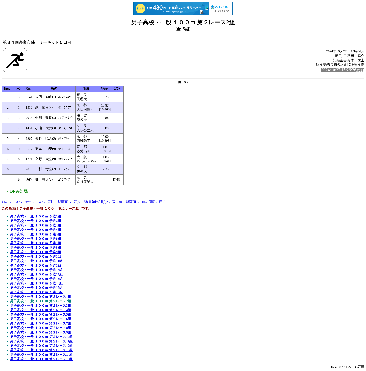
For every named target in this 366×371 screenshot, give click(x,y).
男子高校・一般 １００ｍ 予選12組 (36, 265)
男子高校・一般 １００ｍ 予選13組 (36, 270)
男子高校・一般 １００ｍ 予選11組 (36, 261)
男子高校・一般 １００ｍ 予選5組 (35, 234)
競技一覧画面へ (59, 202)
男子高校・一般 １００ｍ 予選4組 (35, 229)
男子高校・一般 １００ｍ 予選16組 (36, 283)
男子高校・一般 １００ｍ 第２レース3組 (40, 305)
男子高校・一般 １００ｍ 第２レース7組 (40, 323)
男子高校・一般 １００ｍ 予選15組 (36, 279)
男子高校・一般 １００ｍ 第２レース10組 (41, 337)
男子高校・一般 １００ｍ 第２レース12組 (41, 345)
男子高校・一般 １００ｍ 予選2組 (35, 221)
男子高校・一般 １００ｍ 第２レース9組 (40, 332)
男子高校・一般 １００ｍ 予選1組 (35, 216)
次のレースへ (35, 202)
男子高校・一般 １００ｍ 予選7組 (35, 243)
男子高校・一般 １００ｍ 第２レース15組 (41, 359)
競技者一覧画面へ (125, 202)
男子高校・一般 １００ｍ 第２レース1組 (40, 296)
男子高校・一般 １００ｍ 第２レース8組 (40, 328)
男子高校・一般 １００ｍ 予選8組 (35, 247)
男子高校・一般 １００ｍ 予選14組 (36, 274)
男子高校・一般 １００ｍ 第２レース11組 (41, 341)
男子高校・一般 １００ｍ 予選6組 (35, 238)
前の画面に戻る (154, 202)
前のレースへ (12, 202)
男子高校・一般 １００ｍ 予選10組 (36, 256)
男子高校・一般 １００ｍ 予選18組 (36, 292)
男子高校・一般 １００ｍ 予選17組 (36, 287)
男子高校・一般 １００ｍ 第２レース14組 (41, 354)
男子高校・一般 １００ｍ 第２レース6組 (40, 319)
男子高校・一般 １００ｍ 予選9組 (35, 252)
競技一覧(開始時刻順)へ (92, 202)
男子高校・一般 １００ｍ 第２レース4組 (40, 310)
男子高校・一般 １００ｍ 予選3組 (35, 225)
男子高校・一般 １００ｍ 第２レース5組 (40, 314)
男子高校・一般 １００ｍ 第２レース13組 (41, 350)
